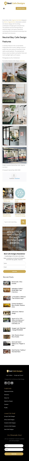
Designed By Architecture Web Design (14, 379)
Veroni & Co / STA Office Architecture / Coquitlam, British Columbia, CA (18, 321)
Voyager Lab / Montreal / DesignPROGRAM (18, 329)
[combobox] (11, 221)
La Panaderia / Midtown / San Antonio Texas (19, 297)
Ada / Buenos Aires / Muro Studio (18, 336)
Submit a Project (8, 401)
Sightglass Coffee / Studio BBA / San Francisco (17, 290)
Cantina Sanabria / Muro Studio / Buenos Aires (18, 305)
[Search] (23, 221)
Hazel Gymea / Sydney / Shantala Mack (19, 350)
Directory (6, 394)
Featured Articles (8, 391)
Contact (6, 404)
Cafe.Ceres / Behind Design (17, 312)
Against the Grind (16, 20)
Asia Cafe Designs (9, 429)
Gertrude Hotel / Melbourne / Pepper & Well (18, 343)
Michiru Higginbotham (9, 22)
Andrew (17, 178)
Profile (5, 407)
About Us (6, 398)
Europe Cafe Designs (9, 416)
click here (22, 61)
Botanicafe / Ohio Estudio (17, 282)
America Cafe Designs (10, 426)
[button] (4, 8)
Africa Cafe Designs (9, 419)
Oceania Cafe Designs (10, 423)
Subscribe (14, 271)
